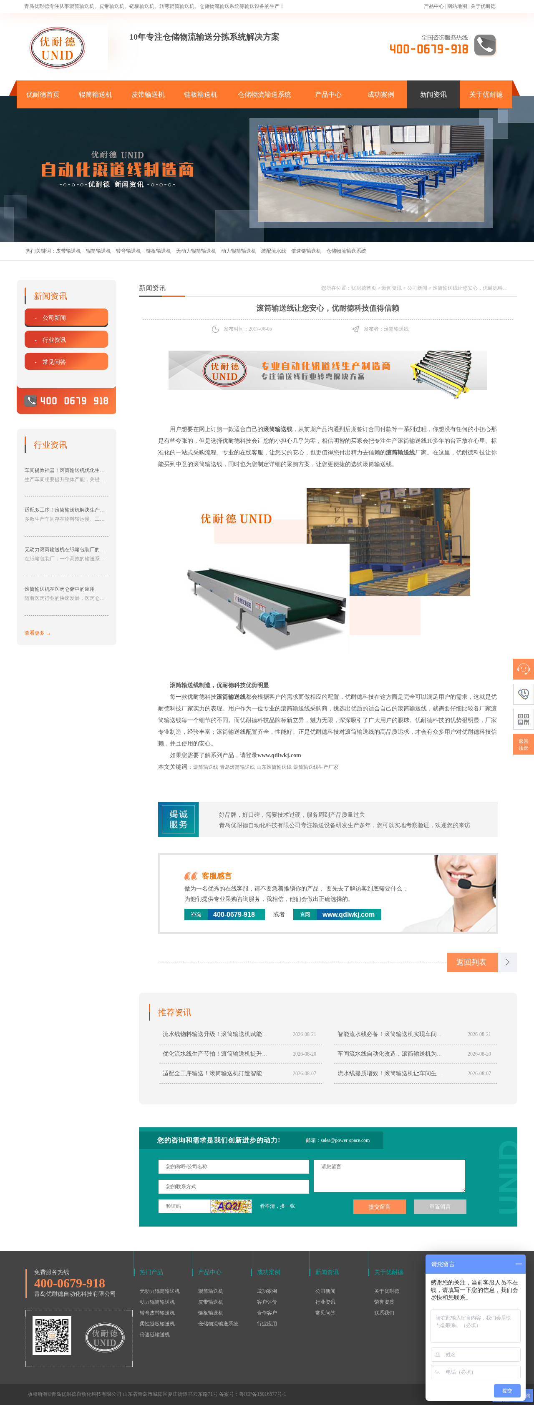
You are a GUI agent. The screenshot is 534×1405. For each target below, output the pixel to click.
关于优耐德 (483, 6)
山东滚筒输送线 (274, 767)
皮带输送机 (148, 94)
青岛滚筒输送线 (237, 767)
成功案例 (381, 94)
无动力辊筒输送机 (196, 251)
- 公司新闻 (50, 318)
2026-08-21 (304, 1034)
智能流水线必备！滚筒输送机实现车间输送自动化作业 (408, 1034)
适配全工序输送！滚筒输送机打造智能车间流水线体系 (233, 1073)
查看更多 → (38, 633)
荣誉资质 (384, 1302)
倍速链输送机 (306, 251)
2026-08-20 (304, 1054)
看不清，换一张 (277, 1206)
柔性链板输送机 (157, 1324)
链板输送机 (200, 94)
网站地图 (457, 6)
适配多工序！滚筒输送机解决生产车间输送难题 (77, 510)
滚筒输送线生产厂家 (315, 767)
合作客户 (267, 1313)
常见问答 (325, 1313)
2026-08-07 (304, 1073)
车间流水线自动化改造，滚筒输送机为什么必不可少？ (408, 1054)
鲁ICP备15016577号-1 (262, 1394)
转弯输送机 (128, 251)
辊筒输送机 (95, 94)
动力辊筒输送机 (238, 251)
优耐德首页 (43, 94)
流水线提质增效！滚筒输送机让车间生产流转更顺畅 (405, 1073)
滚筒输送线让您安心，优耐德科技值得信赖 (480, 288)
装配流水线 (273, 251)
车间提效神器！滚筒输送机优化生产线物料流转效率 (82, 470)
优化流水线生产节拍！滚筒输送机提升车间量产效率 (230, 1054)
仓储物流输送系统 (264, 94)
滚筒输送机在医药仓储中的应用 (60, 589)
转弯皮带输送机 (157, 1313)
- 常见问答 (50, 362)
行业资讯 (325, 1302)
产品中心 (434, 6)
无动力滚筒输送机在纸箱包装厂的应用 (67, 549)
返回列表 (471, 962)
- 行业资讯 (50, 340)
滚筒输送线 (205, 767)
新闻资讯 (433, 94)
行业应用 (267, 1324)
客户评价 (267, 1302)
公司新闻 (417, 288)
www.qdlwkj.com (279, 755)
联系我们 (384, 1313)
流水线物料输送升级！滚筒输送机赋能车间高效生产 (230, 1034)
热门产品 (151, 1272)
